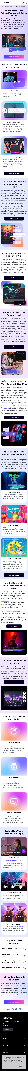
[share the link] (20, 1009)
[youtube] (5, 1025)
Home (2, 6)
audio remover (19, 895)
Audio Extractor (5, 610)
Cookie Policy (21, 1061)
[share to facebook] (12, 1009)
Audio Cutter (5, 601)
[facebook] (3, 1025)
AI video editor (13, 190)
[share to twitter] (16, 1009)
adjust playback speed (15, 330)
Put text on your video (10, 860)
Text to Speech (5, 616)
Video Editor (9, 6)
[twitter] (7, 1025)
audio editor (11, 593)
